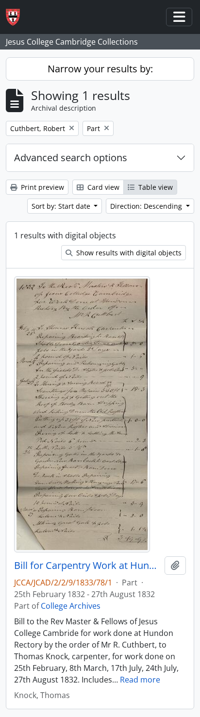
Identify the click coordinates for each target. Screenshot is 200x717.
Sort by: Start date (62, 206)
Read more (140, 679)
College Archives (70, 605)
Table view (154, 187)
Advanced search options (70, 157)
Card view (102, 187)
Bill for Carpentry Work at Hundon (87, 565)
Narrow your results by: (100, 68)
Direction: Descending (147, 206)
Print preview (41, 187)
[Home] (17, 17)
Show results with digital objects (128, 252)
